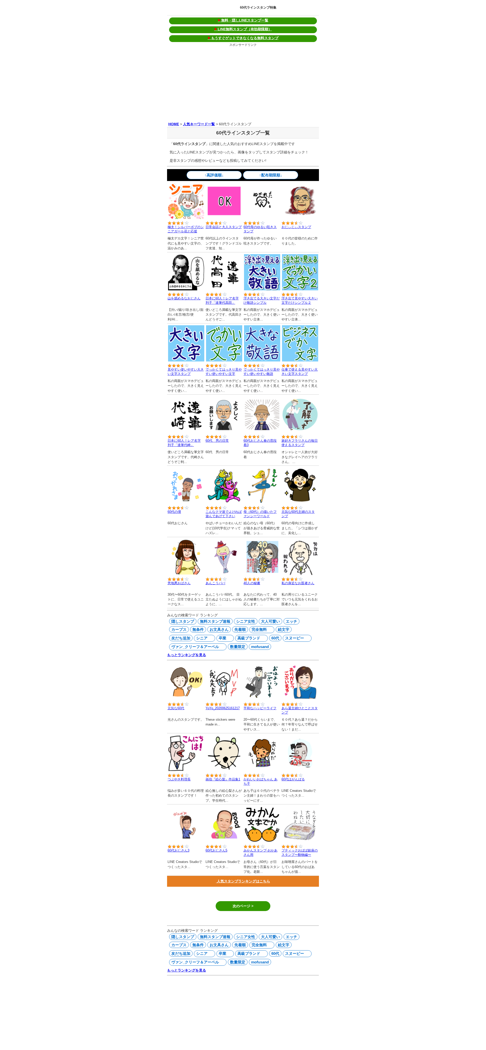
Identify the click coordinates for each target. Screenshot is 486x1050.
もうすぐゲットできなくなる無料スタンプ (243, 38)
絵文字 (283, 629)
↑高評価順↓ (214, 175)
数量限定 (237, 646)
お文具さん (219, 629)
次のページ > (243, 906)
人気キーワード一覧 (199, 124)
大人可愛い (270, 621)
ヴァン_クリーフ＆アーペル (194, 646)
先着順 (240, 629)
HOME (173, 124)
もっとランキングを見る (186, 655)
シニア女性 (245, 621)
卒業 (221, 638)
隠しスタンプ (182, 621)
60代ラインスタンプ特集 (258, 7)
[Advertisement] (243, 83)
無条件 (198, 629)
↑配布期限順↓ (270, 175)
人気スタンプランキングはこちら (243, 881)
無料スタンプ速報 (215, 621)
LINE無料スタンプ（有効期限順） (243, 29)
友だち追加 (180, 638)
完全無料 (258, 629)
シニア (201, 638)
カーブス (179, 629)
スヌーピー (294, 638)
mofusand (260, 646)
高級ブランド (248, 638)
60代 (275, 638)
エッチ (291, 621)
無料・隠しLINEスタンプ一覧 (243, 20)
